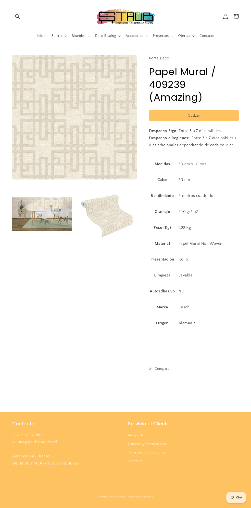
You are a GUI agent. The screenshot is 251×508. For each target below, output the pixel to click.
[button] (17, 16)
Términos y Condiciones (147, 452)
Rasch (183, 307)
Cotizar (194, 115)
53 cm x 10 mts (192, 164)
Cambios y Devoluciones (147, 444)
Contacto (135, 461)
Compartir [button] (163, 369)
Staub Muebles (117, 496)
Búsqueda (136, 435)
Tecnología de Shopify (139, 496)
